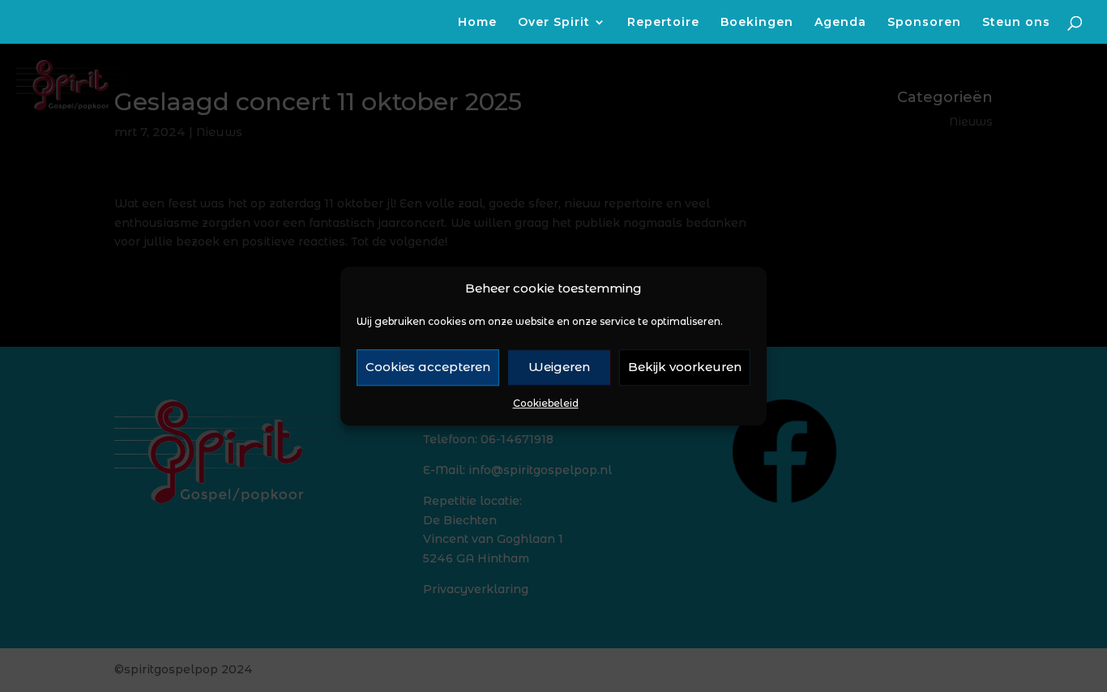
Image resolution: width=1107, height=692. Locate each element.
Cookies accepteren (427, 367)
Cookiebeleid (546, 403)
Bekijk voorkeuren (685, 367)
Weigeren (559, 367)
